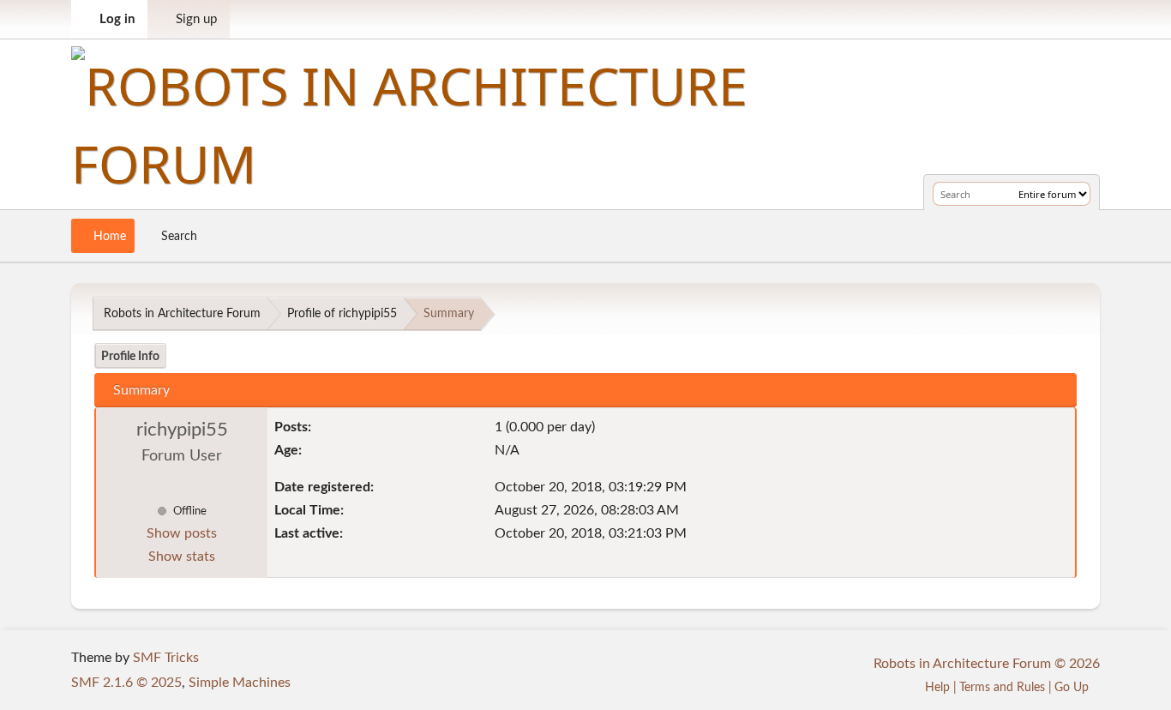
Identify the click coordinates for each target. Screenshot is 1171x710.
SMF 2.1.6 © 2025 (126, 682)
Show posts (182, 533)
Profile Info (130, 356)
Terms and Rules (1002, 687)
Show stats (181, 556)
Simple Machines (240, 682)
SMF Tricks (166, 658)
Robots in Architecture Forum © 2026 (987, 664)
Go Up (1073, 687)
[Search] (1002, 194)
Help (937, 687)
